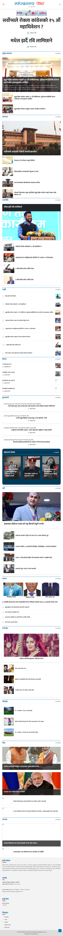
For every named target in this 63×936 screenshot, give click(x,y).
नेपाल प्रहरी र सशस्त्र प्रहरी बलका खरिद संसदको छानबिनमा (18, 353)
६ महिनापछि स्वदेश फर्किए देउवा (24, 268)
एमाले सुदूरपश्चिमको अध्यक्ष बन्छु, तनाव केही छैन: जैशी (31, 418)
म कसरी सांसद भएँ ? (7, 364)
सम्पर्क (6, 919)
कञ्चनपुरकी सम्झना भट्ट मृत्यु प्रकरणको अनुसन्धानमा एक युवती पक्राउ (31, 472)
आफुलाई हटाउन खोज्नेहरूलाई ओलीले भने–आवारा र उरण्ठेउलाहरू (34, 257)
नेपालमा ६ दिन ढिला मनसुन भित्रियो (24, 160)
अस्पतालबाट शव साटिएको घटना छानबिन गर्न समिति (28, 852)
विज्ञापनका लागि (8, 925)
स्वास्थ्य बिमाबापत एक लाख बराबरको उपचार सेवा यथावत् (20, 843)
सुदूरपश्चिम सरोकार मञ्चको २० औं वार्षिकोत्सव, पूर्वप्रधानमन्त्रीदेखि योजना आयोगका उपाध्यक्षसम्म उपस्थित (31, 81)
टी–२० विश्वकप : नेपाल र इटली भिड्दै (23, 711)
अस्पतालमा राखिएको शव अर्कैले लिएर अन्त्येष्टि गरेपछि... (18, 617)
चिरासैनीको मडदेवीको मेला (8, 389)
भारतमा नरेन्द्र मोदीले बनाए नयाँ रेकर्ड (14, 791)
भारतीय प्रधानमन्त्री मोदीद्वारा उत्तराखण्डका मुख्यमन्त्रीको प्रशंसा (21, 766)
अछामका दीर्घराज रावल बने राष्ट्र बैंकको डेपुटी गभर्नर (17, 320)
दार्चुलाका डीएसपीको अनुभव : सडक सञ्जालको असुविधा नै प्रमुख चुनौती (31, 430)
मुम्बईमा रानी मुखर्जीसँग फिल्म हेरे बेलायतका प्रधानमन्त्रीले (28, 679)
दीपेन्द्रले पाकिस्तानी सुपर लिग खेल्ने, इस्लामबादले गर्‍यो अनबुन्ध (29, 721)
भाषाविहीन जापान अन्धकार (8, 372)
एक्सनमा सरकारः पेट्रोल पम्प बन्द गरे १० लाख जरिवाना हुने (31, 535)
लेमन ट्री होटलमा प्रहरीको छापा (12, 612)
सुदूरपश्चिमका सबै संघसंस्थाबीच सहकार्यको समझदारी (17, 607)
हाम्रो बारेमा (7, 917)
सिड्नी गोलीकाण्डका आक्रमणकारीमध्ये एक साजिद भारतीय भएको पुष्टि (29, 801)
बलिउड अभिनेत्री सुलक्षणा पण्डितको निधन (31, 658)
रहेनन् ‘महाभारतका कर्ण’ (20, 668)
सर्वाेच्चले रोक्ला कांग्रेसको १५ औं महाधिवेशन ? (31, 23)
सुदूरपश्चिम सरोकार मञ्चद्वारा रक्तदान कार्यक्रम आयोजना (29, 109)
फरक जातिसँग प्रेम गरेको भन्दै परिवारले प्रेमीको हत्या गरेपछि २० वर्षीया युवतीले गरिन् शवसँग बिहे (35, 811)
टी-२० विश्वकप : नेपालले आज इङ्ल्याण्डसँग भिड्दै (26, 732)
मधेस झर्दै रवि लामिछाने (31, 41)
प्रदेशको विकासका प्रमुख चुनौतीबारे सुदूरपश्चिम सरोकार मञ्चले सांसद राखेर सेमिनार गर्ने (35, 193)
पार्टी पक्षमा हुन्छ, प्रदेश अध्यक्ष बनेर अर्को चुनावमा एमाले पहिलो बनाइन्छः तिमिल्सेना (31, 406)
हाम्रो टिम (6, 922)
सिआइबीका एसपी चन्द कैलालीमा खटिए (11, 474)
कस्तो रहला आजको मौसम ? (11, 622)
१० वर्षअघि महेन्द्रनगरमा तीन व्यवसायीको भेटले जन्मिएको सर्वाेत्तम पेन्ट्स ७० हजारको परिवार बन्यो (30, 602)
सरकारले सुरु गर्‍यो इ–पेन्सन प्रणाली (25, 568)
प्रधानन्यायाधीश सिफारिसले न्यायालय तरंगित (27, 182)
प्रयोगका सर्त (7, 927)
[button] (3, 4)
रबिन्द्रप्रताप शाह (7, 367)
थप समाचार (58, 54)
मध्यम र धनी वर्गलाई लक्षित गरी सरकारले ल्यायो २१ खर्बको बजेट (33, 557)
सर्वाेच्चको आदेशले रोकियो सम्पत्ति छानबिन (20, 151)
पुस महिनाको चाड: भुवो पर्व (8, 380)
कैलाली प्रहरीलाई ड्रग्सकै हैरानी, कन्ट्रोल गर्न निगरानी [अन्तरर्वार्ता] (31, 442)
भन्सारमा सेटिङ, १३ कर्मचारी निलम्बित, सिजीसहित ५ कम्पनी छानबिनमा (35, 546)
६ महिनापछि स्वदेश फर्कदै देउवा (24, 279)
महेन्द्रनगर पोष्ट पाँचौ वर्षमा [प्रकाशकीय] (49, 474)
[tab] (27, 481)
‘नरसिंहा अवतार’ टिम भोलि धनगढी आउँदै (24, 690)
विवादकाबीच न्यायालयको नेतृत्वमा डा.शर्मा (26, 171)
